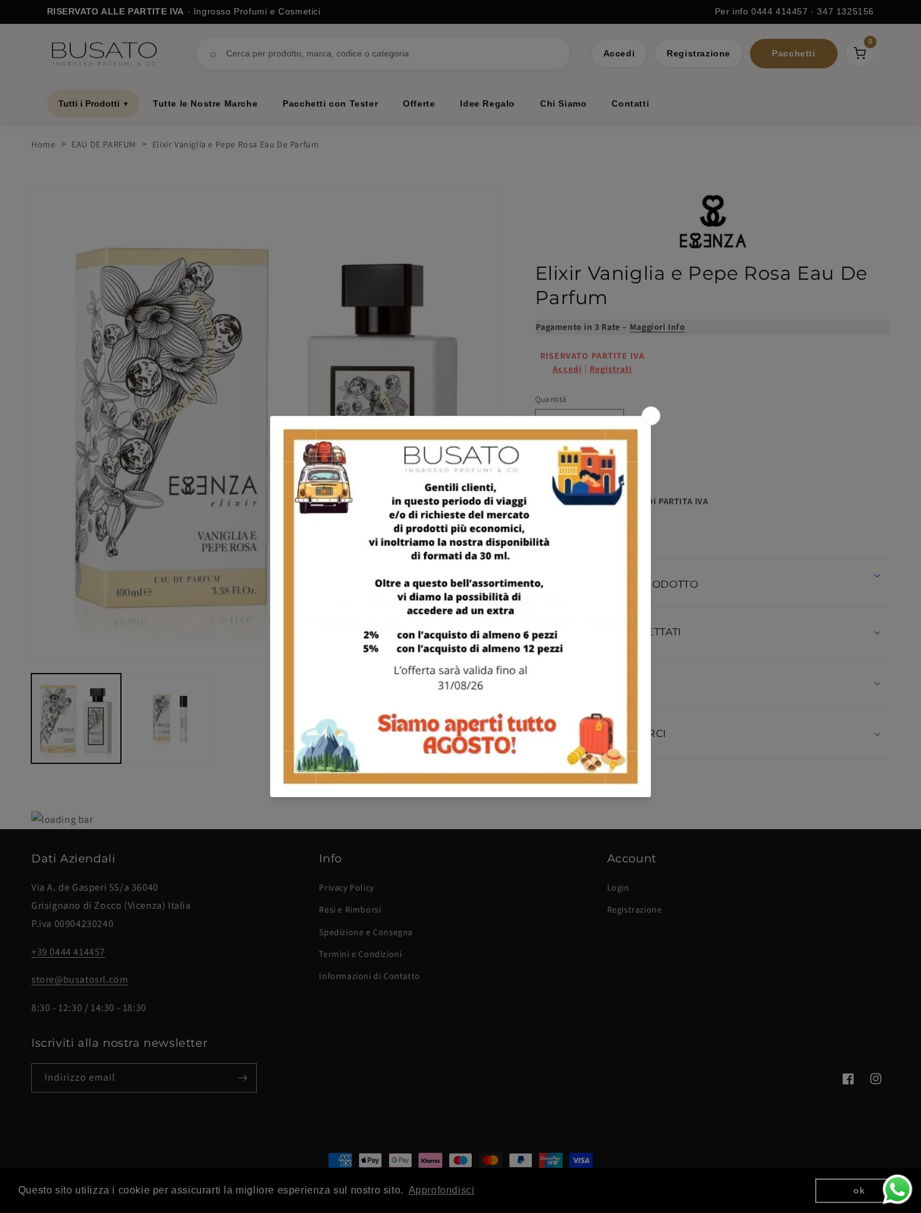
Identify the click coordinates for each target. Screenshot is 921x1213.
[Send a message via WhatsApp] (897, 1189)
